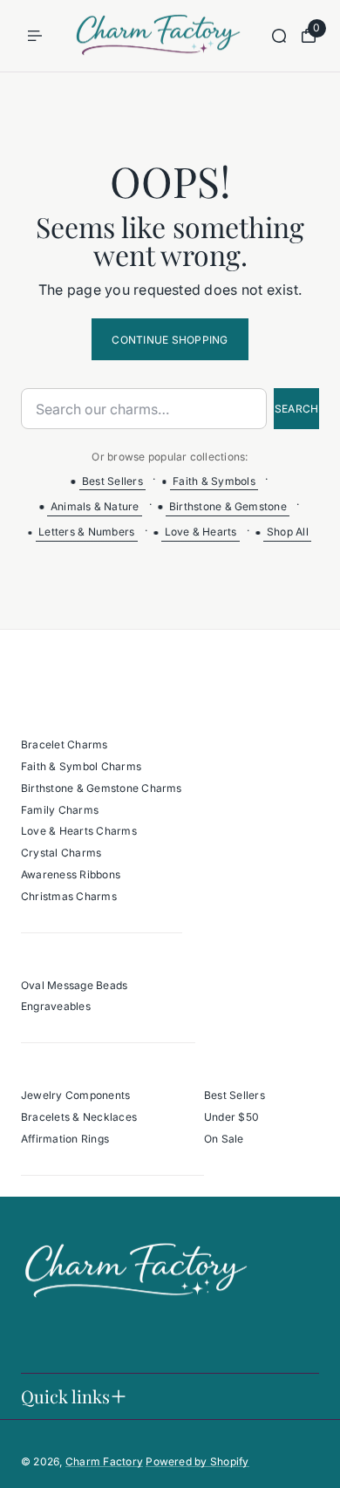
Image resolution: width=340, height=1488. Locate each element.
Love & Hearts (201, 531)
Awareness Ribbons (70, 874)
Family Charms (60, 809)
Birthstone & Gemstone (228, 506)
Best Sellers (112, 481)
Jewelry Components (75, 1095)
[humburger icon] (35, 36)
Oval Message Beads (74, 985)
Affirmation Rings (65, 1138)
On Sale (224, 1138)
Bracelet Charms (64, 744)
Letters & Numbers (86, 531)
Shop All (288, 531)
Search (296, 408)
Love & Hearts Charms (79, 830)
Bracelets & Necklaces (79, 1116)
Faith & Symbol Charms (81, 766)
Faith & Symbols (214, 481)
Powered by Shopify (197, 1461)
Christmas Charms (69, 896)
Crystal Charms (61, 852)
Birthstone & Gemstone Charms (101, 788)
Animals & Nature (95, 506)
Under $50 (231, 1116)
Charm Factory (104, 1461)
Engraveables (56, 1006)
